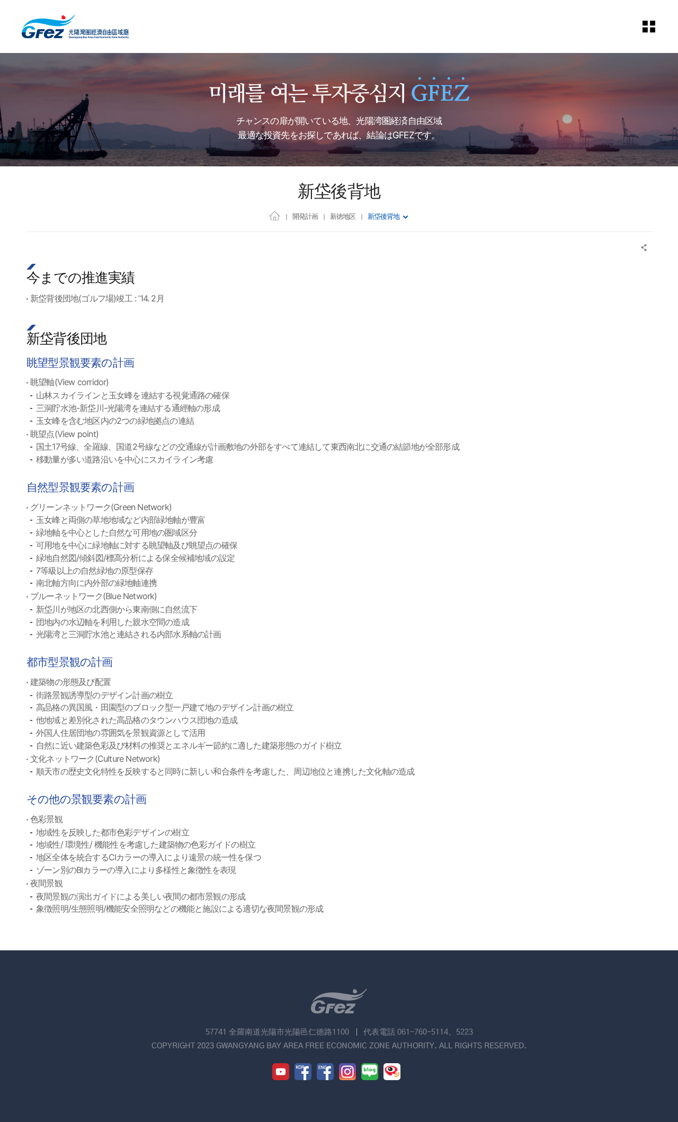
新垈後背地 (383, 216)
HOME (274, 215)
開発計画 (305, 216)
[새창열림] (280, 1071)
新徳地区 (342, 216)
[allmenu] (656, 26)
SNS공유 (644, 247)
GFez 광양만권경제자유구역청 (75, 26)
